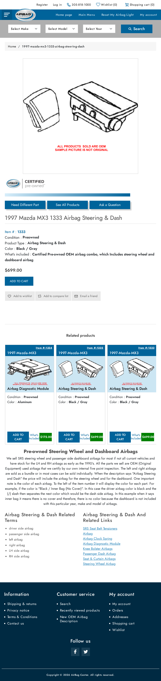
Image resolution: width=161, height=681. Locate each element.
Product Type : (15, 243)
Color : (10, 248)
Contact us (15, 623)
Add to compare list (56, 296)
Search (138, 28)
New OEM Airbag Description (74, 619)
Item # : (10, 231)
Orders (117, 610)
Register (42, 5)
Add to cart (19, 281)
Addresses (120, 617)
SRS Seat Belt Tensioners (100, 528)
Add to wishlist (22, 296)
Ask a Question (110, 204)
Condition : (13, 237)
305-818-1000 (81, 5)
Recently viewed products (80, 610)
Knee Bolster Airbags (97, 548)
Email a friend (88, 296)
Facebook (75, 652)
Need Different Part (25, 204)
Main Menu (87, 15)
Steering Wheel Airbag (99, 563)
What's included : (18, 254)
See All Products (67, 204)
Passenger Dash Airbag (99, 553)
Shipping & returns (21, 604)
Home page (64, 15)
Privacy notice (18, 610)
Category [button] (7, 14)
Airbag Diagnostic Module (101, 543)
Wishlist (118, 630)
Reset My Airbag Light (117, 15)
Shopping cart (123, 623)
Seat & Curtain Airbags (99, 558)
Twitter (86, 652)
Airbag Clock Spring (97, 538)
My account (148, 15)
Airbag (88, 533)
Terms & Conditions (22, 617)
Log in (57, 5)
